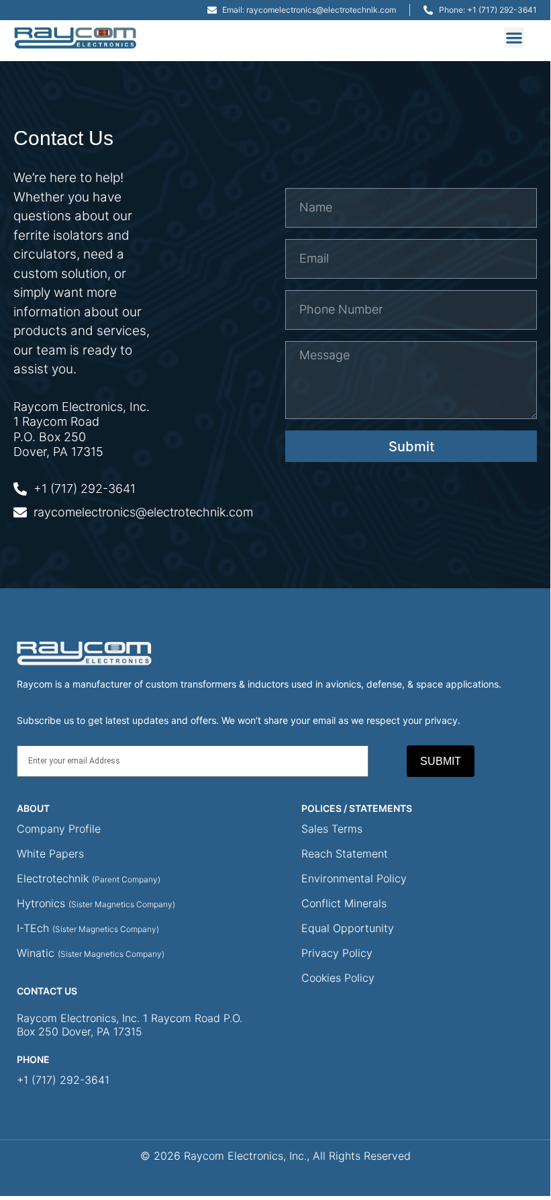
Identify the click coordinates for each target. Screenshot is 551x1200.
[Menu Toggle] (514, 38)
